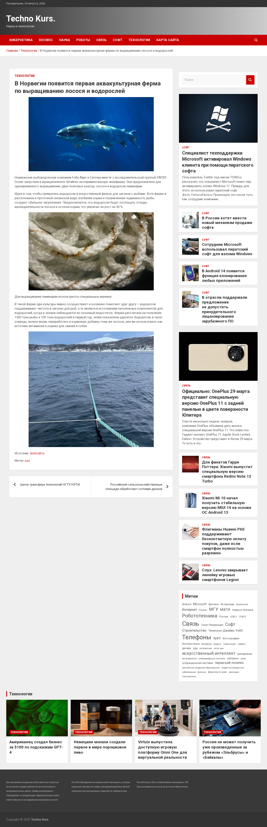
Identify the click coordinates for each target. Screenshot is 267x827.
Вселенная (242, 604)
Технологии (139, 40)
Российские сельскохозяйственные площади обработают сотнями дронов (134, 487)
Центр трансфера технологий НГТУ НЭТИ (50, 484)
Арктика (213, 604)
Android (186, 604)
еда (27, 460)
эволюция (234, 672)
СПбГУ (233, 616)
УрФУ (217, 638)
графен (242, 644)
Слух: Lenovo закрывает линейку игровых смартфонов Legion (225, 575)
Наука (64, 40)
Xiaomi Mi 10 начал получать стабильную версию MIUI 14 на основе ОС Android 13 (226, 505)
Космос (46, 40)
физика (202, 672)
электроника (189, 676)
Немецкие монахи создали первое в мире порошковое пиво (100, 747)
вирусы (217, 644)
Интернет (189, 609)
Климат (203, 610)
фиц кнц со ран (217, 672)
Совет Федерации (212, 624)
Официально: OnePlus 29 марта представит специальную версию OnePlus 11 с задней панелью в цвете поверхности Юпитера (216, 403)
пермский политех (229, 663)
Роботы (83, 40)
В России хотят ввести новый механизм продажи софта (227, 223)
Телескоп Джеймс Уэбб (225, 630)
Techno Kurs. (30, 19)
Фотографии (231, 638)
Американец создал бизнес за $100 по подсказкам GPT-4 (36, 747)
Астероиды (227, 604)
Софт (117, 40)
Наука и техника (242, 609)
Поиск (250, 80)
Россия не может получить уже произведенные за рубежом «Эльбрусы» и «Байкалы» (229, 750)
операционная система (197, 663)
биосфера (207, 644)
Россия (223, 616)
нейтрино (233, 658)
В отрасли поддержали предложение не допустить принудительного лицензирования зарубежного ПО (224, 309)
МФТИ (225, 609)
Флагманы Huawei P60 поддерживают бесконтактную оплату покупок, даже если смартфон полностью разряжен (224, 541)
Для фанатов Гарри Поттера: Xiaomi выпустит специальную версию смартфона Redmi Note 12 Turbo (227, 471)
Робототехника (199, 616)
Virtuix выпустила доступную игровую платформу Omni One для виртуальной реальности (162, 750)
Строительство (194, 630)
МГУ (213, 609)
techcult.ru (37, 453)
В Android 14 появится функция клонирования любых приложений (224, 276)
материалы (244, 653)
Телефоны (196, 637)
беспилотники (191, 643)
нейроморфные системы (212, 658)
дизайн (186, 648)
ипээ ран (219, 648)
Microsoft (200, 604)
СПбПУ (242, 616)
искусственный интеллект (209, 653)
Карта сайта (167, 40)
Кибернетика (21, 40)
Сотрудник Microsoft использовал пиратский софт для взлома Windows (227, 249)
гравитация (229, 644)
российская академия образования (201, 667)
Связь (101, 40)
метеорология (189, 658)
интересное (205, 648)
